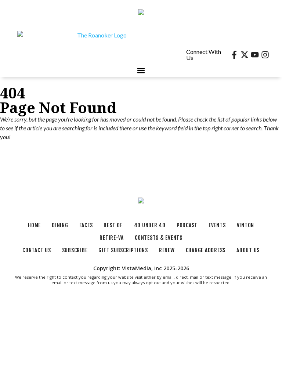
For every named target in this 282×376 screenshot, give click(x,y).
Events (217, 225)
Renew (167, 250)
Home (34, 225)
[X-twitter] (244, 55)
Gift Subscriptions (123, 250)
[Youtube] (255, 55)
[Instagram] (265, 55)
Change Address (206, 250)
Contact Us (36, 250)
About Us (248, 250)
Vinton (245, 225)
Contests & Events (158, 237)
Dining (60, 225)
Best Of (113, 225)
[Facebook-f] (234, 55)
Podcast (187, 225)
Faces (86, 225)
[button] (141, 71)
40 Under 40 (150, 225)
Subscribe (75, 250)
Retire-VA (112, 237)
